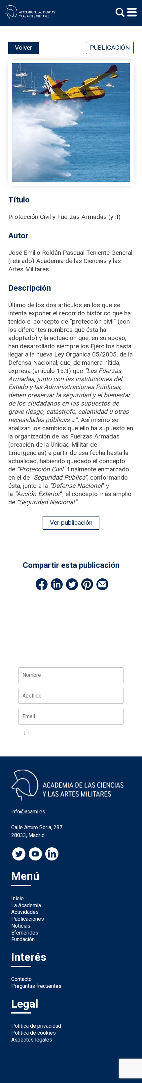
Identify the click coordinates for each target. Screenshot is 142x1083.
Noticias (20, 926)
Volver (23, 47)
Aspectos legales (31, 1040)
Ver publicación (71, 522)
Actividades (25, 912)
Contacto (21, 979)
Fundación (23, 939)
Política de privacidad (36, 1026)
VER (109, 733)
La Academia (26, 905)
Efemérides (24, 933)
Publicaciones (27, 919)
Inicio (17, 898)
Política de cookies (33, 1033)
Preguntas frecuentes (36, 986)
